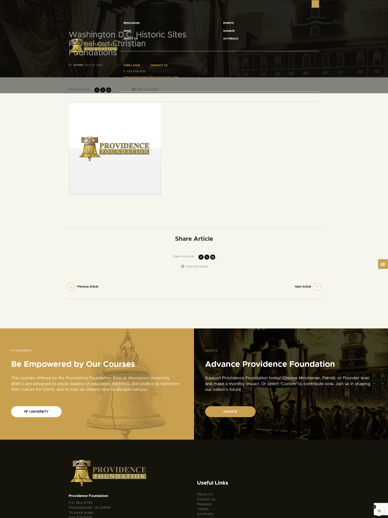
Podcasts (204, 504)
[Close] (315, 4)
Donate (229, 31)
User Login (131, 65)
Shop (127, 31)
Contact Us (159, 65)
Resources (131, 23)
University (205, 514)
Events (228, 23)
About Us (130, 38)
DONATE (230, 411)
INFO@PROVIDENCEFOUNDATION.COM (150, 77)
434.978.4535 (136, 71)
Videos (203, 509)
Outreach (230, 38)
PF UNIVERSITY (36, 411)
